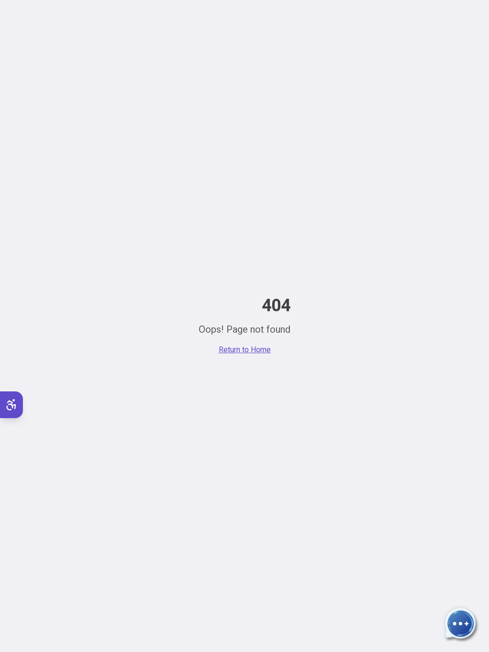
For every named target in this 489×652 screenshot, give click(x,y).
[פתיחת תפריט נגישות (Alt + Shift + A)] (11, 404)
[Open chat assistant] (460, 623)
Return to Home (245, 350)
